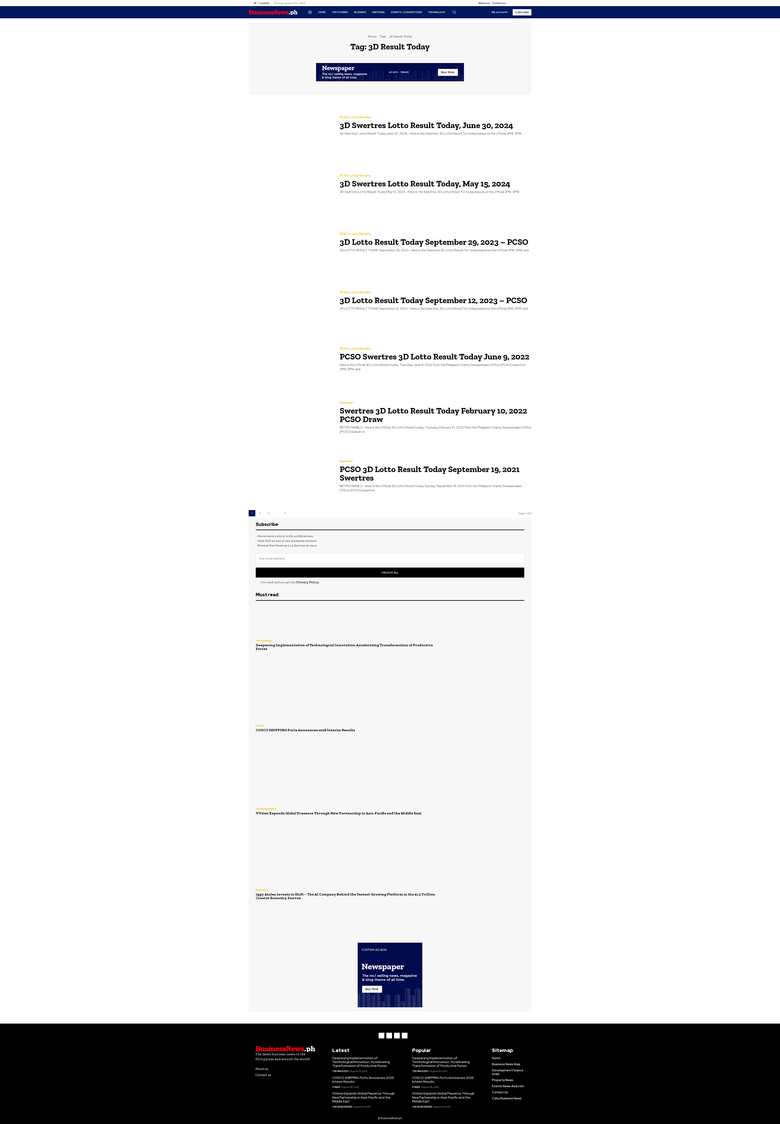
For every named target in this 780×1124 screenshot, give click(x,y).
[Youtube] (527, 3)
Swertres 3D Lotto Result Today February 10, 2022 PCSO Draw (433, 414)
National (346, 402)
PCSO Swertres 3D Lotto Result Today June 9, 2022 (434, 356)
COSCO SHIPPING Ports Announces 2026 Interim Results (305, 730)
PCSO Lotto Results (355, 117)
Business (262, 890)
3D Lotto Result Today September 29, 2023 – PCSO (434, 242)
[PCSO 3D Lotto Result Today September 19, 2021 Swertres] (291, 476)
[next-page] (293, 513)
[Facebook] (512, 3)
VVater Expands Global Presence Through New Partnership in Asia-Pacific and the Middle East (338, 813)
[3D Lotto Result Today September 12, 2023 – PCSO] (291, 301)
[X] (522, 3)
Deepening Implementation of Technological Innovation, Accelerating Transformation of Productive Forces (344, 647)
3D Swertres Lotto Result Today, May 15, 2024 (425, 183)
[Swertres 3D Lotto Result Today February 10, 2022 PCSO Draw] (291, 418)
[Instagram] (517, 3)
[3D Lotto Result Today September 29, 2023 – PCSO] (291, 242)
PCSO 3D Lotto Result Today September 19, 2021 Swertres (430, 473)
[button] (454, 12)
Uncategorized (266, 808)
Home (372, 36)
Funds (260, 725)
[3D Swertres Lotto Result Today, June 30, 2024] (291, 126)
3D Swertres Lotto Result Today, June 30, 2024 (426, 125)
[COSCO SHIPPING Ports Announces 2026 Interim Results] (484, 728)
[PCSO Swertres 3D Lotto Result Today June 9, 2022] (291, 359)
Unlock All (390, 572)
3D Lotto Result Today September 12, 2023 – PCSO (433, 300)
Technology (263, 640)
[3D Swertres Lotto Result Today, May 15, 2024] (291, 184)
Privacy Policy (307, 582)
